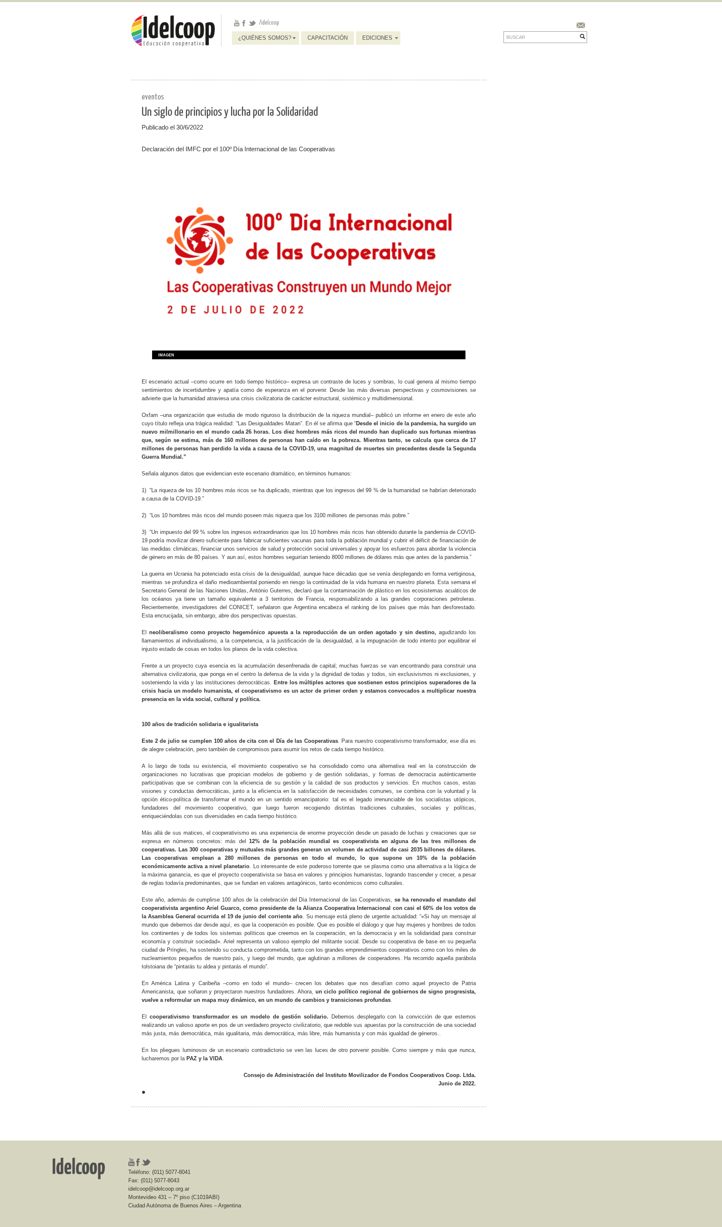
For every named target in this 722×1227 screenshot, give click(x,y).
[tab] (163, 355)
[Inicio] (173, 30)
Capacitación (328, 38)
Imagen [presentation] (166, 355)
